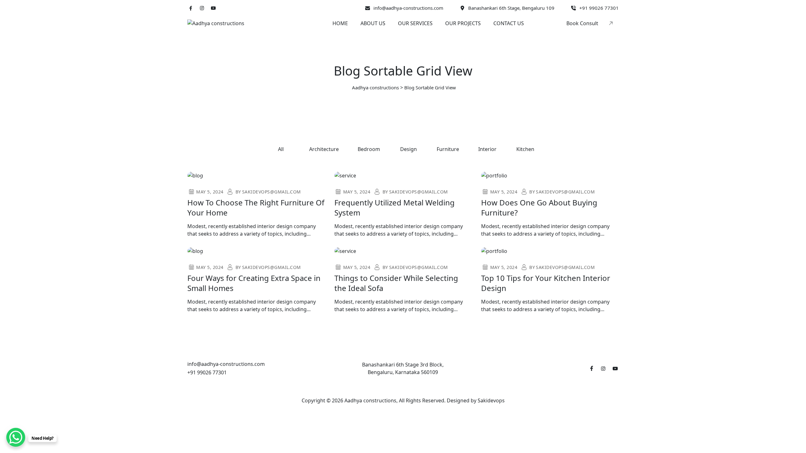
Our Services (415, 23)
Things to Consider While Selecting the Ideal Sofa (396, 283)
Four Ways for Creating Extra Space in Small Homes (254, 283)
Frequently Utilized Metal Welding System (394, 207)
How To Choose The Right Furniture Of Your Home (255, 207)
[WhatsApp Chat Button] (15, 437)
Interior (487, 149)
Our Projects (463, 23)
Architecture (324, 149)
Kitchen (525, 149)
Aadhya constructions (370, 400)
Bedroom (369, 149)
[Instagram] (202, 7)
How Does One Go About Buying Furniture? (539, 207)
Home (340, 23)
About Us (372, 23)
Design (408, 149)
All (281, 149)
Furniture (448, 149)
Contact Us (508, 23)
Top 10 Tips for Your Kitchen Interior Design (545, 283)
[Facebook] (190, 7)
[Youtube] (213, 7)
